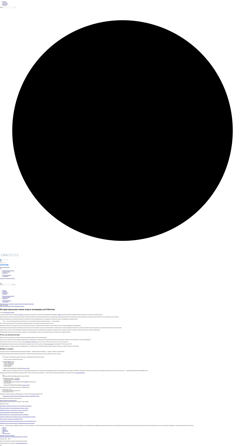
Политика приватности (5, 436)
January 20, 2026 (26, 368)
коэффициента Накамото (31, 341)
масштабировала (49, 344)
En (0, 268)
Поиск (1, 7)
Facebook (12, 278)
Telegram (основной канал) (6, 400)
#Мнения (18, 306)
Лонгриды (5, 2)
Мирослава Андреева (9, 312)
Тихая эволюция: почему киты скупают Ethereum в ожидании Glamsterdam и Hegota (21, 396)
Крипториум (5, 3)
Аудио (4, 428)
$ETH (9, 361)
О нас (22, 436)
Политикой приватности (21, 443)
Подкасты (5, 5)
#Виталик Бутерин (11, 306)
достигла (33, 393)
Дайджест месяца (6, 271)
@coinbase (17, 379)
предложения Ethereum (80, 372)
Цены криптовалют (7, 275)
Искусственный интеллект (8, 270)
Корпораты (5, 273)
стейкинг (60, 314)
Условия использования (15, 436)
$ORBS (26, 381)
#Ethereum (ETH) (3, 306)
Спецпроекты (6, 276)
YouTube (8, 278)
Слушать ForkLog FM (4, 267)
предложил (20, 314)
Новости (4, 1)
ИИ (3, 432)
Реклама (25, 436)
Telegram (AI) (3, 278)
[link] (3, 282)
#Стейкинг (22, 306)
